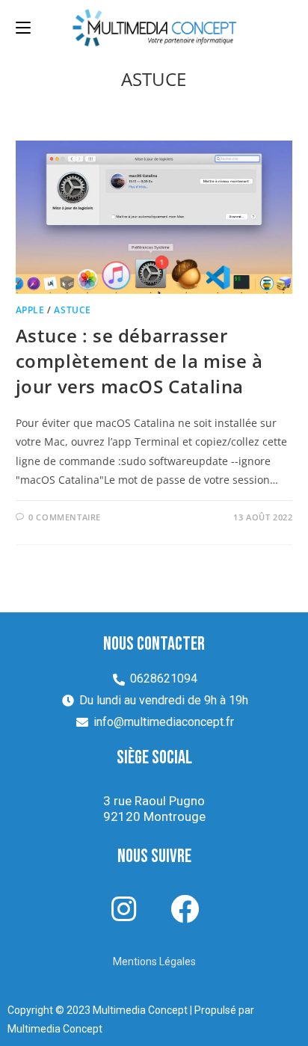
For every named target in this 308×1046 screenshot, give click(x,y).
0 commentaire (64, 517)
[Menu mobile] (23, 27)
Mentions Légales (154, 961)
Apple (30, 310)
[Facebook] (184, 909)
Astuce (72, 310)
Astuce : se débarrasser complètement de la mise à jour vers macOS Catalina (139, 360)
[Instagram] (124, 909)
